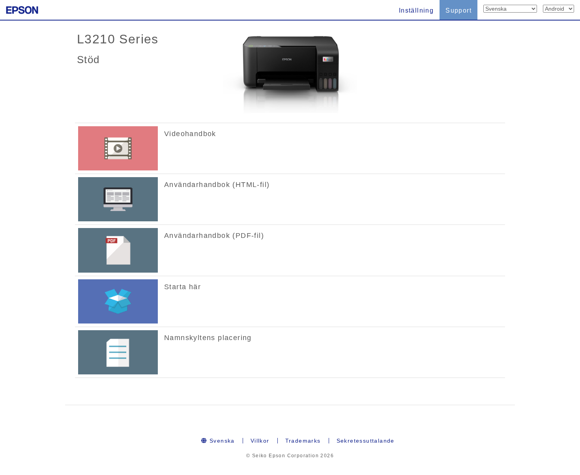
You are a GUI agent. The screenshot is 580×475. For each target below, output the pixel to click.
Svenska (221, 441)
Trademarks (303, 441)
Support (458, 10)
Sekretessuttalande (366, 441)
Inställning (416, 10)
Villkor (260, 441)
